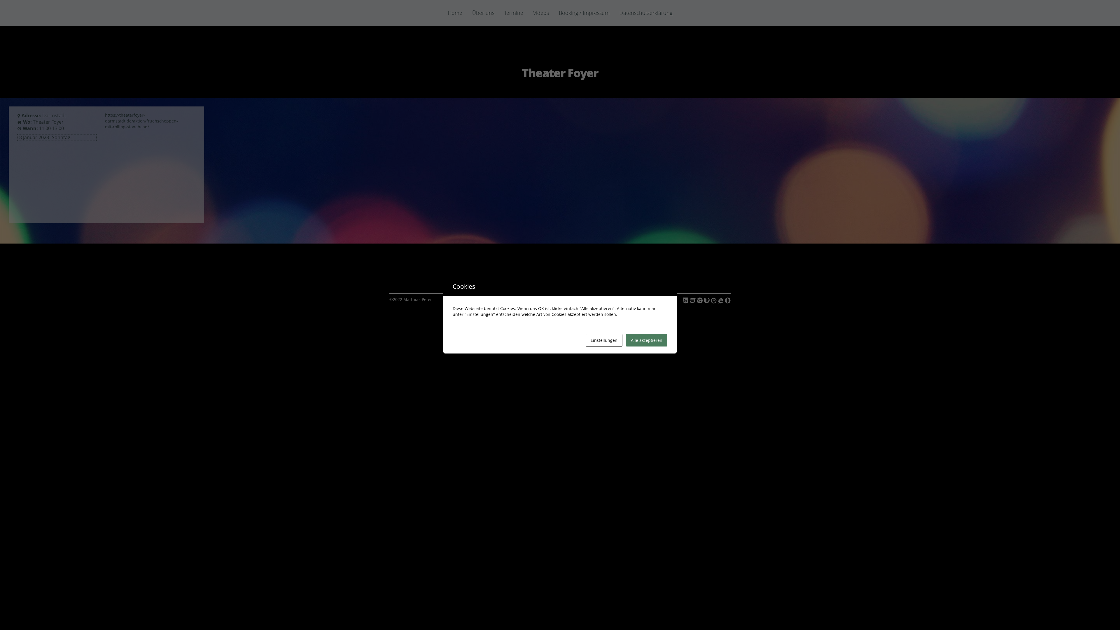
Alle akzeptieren (646, 340)
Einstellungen (604, 340)
